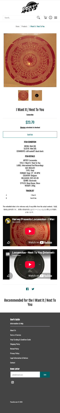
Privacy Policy (14, 353)
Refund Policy (14, 348)
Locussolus (30, 114)
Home (17, 26)
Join (45, 374)
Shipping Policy (15, 344)
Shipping (22, 127)
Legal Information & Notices (19, 358)
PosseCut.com (14, 402)
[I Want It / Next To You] (23, 95)
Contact (12, 362)
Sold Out (30, 134)
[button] (45, 17)
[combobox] (19, 17)
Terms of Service (15, 335)
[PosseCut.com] (30, 7)
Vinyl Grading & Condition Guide (20, 339)
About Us (13, 330)
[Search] (38, 17)
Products (24, 26)
